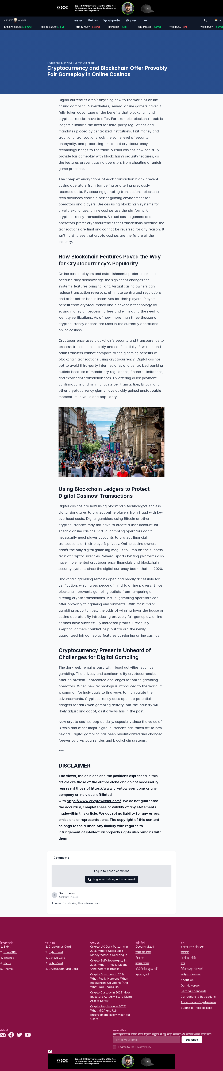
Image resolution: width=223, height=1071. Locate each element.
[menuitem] (78, 20)
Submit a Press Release (196, 1007)
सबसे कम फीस (143, 952)
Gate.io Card (57, 957)
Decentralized (145, 946)
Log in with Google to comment (114, 879)
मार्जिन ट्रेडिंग (142, 963)
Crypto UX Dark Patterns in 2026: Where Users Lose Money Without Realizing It (109, 951)
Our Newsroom (191, 985)
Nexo (7, 963)
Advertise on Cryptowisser (198, 1002)
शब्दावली (185, 952)
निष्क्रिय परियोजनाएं (191, 974)
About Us (187, 980)
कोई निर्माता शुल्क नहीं (146, 969)
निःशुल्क (140, 957)
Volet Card (56, 963)
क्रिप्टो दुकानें (142, 974)
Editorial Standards (193, 991)
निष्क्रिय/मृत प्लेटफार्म (191, 969)
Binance (8, 957)
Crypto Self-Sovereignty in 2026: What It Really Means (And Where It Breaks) (108, 965)
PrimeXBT (10, 952)
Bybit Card (56, 952)
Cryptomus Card (60, 946)
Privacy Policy (143, 1046)
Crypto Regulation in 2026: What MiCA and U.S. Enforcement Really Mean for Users (110, 1013)
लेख (183, 963)
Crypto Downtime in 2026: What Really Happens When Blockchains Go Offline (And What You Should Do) (109, 981)
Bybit (6, 946)
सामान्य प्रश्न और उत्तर (192, 946)
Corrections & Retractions (198, 996)
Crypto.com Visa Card (63, 969)
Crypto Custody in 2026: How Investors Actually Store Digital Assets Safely (111, 997)
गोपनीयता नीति (188, 957)
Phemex (8, 969)
